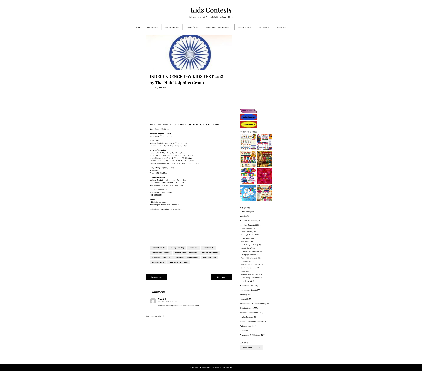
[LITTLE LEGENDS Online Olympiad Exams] (248, 176)
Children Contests (158, 248)
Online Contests (152, 27)
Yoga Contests (246, 281)
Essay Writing (245, 238)
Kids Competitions (209, 257)
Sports (243, 271)
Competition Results (248, 290)
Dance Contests (246, 232)
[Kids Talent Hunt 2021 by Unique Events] (248, 193)
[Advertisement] (189, 106)
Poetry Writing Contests (249, 258)
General (243, 299)
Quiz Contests (246, 261)
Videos (243, 330)
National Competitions (249, 312)
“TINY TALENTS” (264, 27)
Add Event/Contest (192, 27)
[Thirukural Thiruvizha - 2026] (264, 159)
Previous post (156, 277)
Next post (221, 277)
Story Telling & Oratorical (161, 253)
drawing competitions (210, 253)
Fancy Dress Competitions (161, 257)
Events (243, 294)
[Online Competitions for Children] (264, 176)
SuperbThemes (227, 367)
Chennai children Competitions (186, 253)
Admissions (245, 211)
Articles (243, 216)
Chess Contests (246, 228)
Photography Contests (248, 255)
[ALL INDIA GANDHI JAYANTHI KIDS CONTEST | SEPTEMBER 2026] (248, 142)
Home (138, 27)
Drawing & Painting (177, 248)
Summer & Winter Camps (250, 321)
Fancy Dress (193, 248)
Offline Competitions (172, 27)
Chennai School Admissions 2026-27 (218, 27)
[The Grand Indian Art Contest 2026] (264, 142)
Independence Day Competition (187, 257)
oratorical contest (158, 262)
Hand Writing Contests (249, 245)
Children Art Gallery (245, 27)
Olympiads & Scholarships (250, 251)
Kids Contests (211, 9)
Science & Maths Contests (250, 265)
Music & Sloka (246, 248)
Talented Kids (245, 326)
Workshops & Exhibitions (250, 335)
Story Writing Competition (250, 278)
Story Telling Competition (178, 262)
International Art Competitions (252, 303)
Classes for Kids (246, 285)
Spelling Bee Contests (248, 268)
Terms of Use (281, 27)
